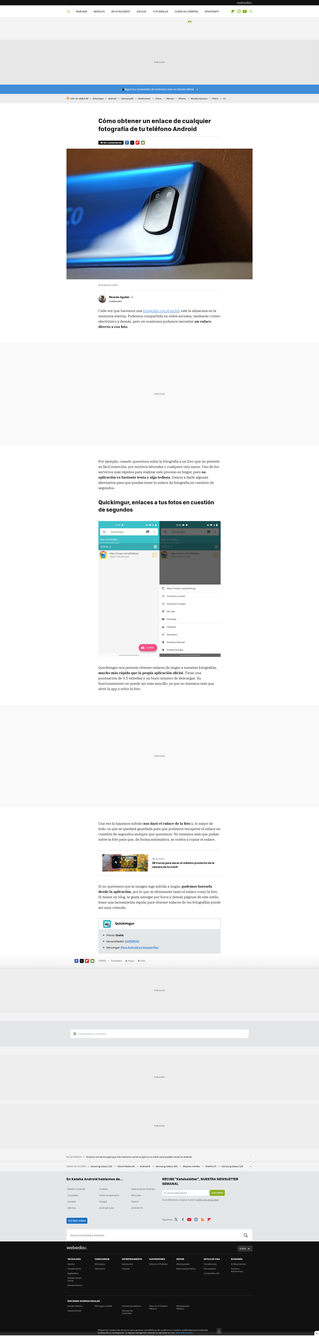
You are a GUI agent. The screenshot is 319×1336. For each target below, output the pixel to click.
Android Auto (106, 1207)
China (158, 98)
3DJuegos (100, 1264)
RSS (202, 1219)
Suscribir (217, 1192)
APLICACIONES (120, 11)
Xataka (71, 1264)
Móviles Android (76, 1189)
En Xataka (159, 859)
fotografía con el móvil (161, 310)
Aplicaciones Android (143, 1189)
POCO (215, 98)
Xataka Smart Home (74, 1279)
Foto (142, 960)
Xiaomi (135, 1201)
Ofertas (170, 98)
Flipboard (233, 11)
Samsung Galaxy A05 (167, 1166)
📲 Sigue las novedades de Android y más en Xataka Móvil (157, 89)
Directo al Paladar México (158, 1307)
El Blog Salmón (238, 1264)
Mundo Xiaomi (74, 1285)
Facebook (127, 143)
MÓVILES (99, 11)
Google (103, 1201)
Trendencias (210, 1264)
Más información (184, 1332)
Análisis (103, 1189)
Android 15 (145, 1166)
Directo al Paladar (158, 1264)
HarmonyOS (127, 98)
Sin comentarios (113, 142)
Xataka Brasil (74, 1310)
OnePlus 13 (211, 1166)
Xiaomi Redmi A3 (126, 1166)
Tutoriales (116, 960)
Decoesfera (210, 1268)
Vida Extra (100, 1268)
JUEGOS (141, 11)
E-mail (143, 143)
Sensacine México (131, 1305)
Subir (242, 1248)
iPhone (182, 98)
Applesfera (73, 1273)
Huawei (71, 1201)
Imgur (131, 960)
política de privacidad (207, 1199)
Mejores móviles (191, 1166)
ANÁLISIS (81, 11)
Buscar (246, 1235)
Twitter (251, 11)
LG (224, 98)
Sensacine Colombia (127, 1312)
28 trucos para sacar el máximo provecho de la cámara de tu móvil (183, 865)
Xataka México (75, 1305)
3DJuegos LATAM (103, 1305)
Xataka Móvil (74, 1268)
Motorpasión (183, 1264)
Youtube (245, 11)
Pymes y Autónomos (237, 1270)
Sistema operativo (109, 1195)
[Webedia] (245, 3)
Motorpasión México (183, 1307)
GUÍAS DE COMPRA (186, 11)
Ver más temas (77, 1220)
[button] (121, 297)
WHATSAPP (212, 11)
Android (112, 98)
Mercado (136, 1195)
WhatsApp (98, 98)
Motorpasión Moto (186, 1268)
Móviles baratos (199, 98)
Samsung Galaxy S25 (102, 1166)
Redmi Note (144, 98)
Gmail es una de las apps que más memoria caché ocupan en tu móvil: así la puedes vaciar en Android (139, 1157)
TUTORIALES (160, 11)
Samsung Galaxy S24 (232, 1166)
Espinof (126, 1268)
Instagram (239, 11)
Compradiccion (212, 1273)
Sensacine (127, 1264)
